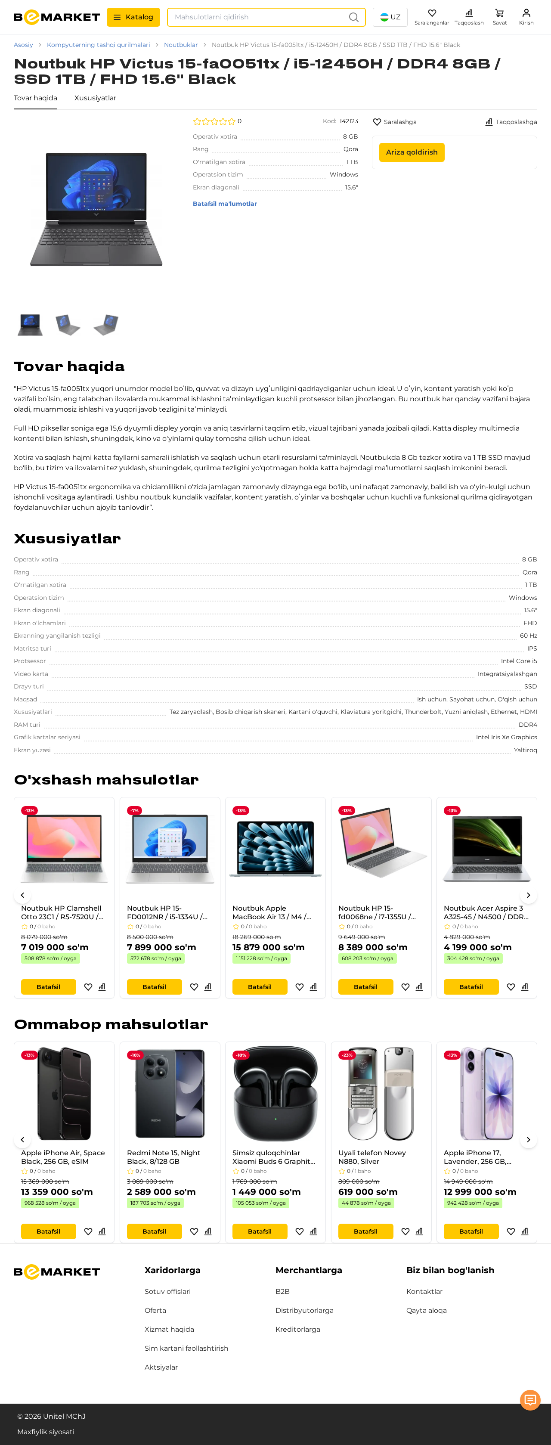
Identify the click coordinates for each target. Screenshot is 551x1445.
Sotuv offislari (168, 1291)
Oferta (155, 1310)
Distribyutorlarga (305, 1310)
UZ (395, 17)
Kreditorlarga (298, 1329)
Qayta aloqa (426, 1310)
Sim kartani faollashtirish (187, 1348)
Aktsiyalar (161, 1367)
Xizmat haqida (169, 1329)
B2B (283, 1291)
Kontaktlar (424, 1291)
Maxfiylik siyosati (45, 1432)
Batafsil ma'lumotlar (225, 204)
